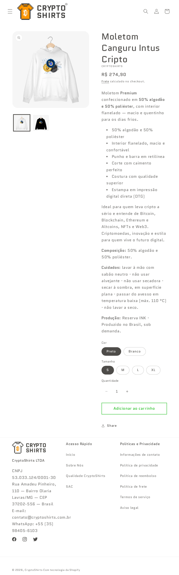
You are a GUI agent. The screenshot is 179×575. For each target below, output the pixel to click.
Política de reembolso (138, 475)
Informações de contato (140, 454)
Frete (105, 81)
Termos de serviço (135, 497)
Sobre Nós (74, 465)
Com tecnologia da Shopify (61, 570)
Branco (135, 351)
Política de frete (133, 486)
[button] (10, 11)
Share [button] (112, 425)
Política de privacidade (139, 465)
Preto (111, 351)
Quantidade (110, 380)
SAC (69, 486)
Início (70, 454)
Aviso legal (129, 507)
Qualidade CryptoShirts (85, 475)
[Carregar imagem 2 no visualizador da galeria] (41, 122)
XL (153, 370)
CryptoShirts (33, 570)
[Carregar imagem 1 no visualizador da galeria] (21, 122)
